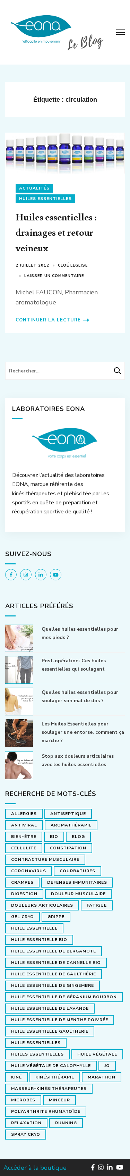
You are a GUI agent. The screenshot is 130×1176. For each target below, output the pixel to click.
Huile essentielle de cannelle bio (56, 962)
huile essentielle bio (39, 939)
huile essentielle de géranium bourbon (64, 997)
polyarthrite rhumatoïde (45, 1111)
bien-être (23, 836)
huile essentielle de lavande (50, 1008)
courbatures (77, 871)
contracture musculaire (45, 859)
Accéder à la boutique (35, 1168)
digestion (24, 894)
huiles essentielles (37, 1054)
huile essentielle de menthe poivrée (59, 1020)
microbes (23, 1100)
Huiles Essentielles (45, 198)
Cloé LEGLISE (73, 265)
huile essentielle (34, 928)
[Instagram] (26, 574)
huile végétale (97, 1054)
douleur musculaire (78, 894)
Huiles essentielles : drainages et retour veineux (56, 232)
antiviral (24, 825)
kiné (16, 1077)
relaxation (26, 1123)
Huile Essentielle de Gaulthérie (53, 974)
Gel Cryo (22, 916)
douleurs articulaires (42, 905)
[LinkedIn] (40, 574)
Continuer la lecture (48, 320)
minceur (59, 1100)
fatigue (97, 905)
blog (78, 836)
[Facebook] (11, 574)
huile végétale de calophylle (51, 1065)
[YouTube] (55, 574)
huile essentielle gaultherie (49, 1031)
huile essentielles (36, 1042)
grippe (55, 916)
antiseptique (68, 813)
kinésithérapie (54, 1077)
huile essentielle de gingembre (52, 985)
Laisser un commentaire (54, 275)
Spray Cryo (25, 1134)
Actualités (34, 188)
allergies (24, 813)
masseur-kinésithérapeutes (49, 1088)
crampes (22, 882)
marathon (101, 1077)
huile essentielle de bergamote (53, 951)
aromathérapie (71, 825)
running (66, 1123)
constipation (68, 848)
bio (54, 836)
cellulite (23, 848)
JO (107, 1065)
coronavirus (28, 871)
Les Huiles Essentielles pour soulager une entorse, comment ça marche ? (83, 732)
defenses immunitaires (77, 882)
